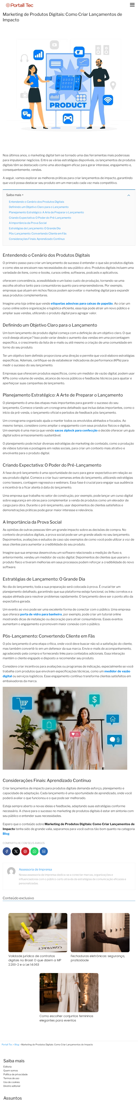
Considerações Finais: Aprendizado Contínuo (37, 239)
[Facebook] (7, 851)
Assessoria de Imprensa (35, 869)
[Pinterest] (25, 851)
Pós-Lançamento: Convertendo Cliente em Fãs (38, 233)
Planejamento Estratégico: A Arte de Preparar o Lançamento (46, 212)
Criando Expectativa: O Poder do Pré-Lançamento (40, 217)
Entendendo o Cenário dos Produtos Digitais (37, 201)
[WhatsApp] (34, 851)
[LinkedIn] (44, 851)
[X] (16, 851)
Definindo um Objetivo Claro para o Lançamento (39, 207)
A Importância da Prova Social (28, 223)
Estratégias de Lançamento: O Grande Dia (35, 228)
